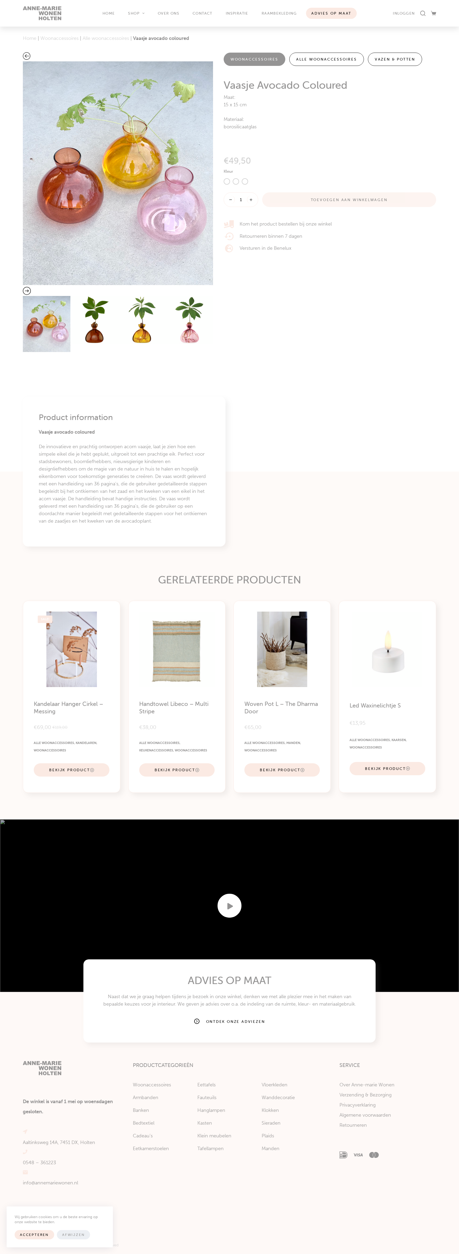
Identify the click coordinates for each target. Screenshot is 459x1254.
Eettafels (206, 1085)
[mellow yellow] (227, 181)
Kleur (228, 171)
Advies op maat (331, 13)
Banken (141, 1110)
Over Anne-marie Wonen (366, 1085)
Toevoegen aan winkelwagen (349, 199)
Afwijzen (73, 1234)
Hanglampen (211, 1110)
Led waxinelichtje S (375, 705)
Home (109, 13)
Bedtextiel (143, 1123)
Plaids (268, 1136)
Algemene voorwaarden (365, 1115)
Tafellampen (210, 1148)
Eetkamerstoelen (151, 1148)
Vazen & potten (395, 59)
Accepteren (34, 1234)
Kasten (204, 1123)
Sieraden (271, 1123)
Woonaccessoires (59, 38)
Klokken (270, 1110)
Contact (202, 13)
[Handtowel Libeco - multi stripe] (177, 649)
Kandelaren (86, 743)
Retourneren (353, 1125)
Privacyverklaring (357, 1105)
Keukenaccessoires (156, 750)
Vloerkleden (274, 1085)
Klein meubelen (214, 1136)
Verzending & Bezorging (365, 1095)
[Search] (423, 13)
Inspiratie (237, 13)
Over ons (168, 13)
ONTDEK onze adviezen (235, 1021)
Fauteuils (206, 1097)
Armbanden (145, 1097)
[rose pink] (236, 181)
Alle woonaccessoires (106, 38)
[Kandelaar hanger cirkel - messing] (71, 649)
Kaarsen (399, 740)
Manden (293, 743)
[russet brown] (245, 181)
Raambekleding (279, 13)
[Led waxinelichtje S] (387, 649)
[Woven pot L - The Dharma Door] (282, 649)
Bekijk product (69, 770)
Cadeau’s (143, 1136)
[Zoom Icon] (118, 173)
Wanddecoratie (278, 1097)
